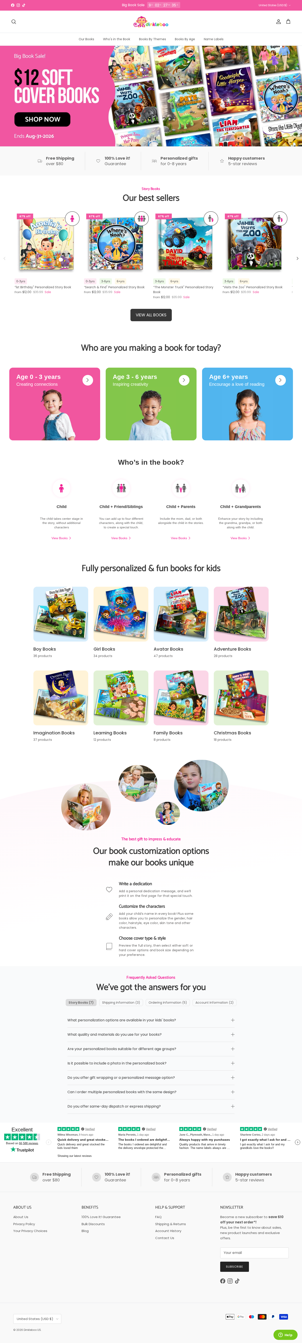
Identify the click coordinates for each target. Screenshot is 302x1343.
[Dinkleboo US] (151, 21)
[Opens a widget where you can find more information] (285, 1335)
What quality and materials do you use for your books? (114, 1034)
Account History (168, 1230)
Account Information (214, 1002)
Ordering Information (168, 1002)
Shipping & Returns (170, 1224)
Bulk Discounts (93, 1224)
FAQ (158, 1217)
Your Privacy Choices (30, 1230)
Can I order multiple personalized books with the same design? (121, 1092)
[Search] (13, 21)
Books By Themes (152, 39)
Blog (85, 1230)
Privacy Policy (24, 1224)
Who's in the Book (116, 39)
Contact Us (164, 1238)
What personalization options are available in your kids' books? (121, 1020)
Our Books (86, 39)
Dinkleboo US (32, 1330)
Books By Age (185, 39)
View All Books (151, 315)
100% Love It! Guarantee (101, 1217)
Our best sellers (151, 198)
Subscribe (234, 1267)
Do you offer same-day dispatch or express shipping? (114, 1106)
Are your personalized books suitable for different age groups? (121, 1048)
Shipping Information (121, 1002)
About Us (20, 1217)
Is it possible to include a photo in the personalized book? (116, 1063)
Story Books (81, 1002)
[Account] (277, 21)
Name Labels (214, 39)
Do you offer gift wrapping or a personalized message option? (121, 1077)
